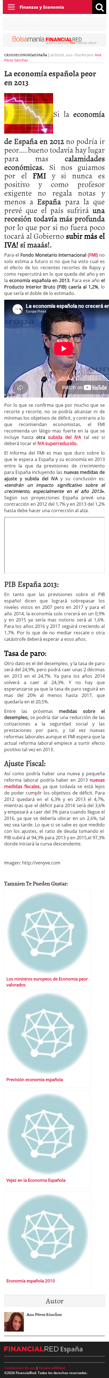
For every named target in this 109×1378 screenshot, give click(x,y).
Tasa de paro (24, 653)
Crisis (9, 55)
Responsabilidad (52, 1367)
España (40, 55)
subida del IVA (64, 437)
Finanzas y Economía (42, 7)
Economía (24, 55)
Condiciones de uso (19, 1367)
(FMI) (92, 255)
